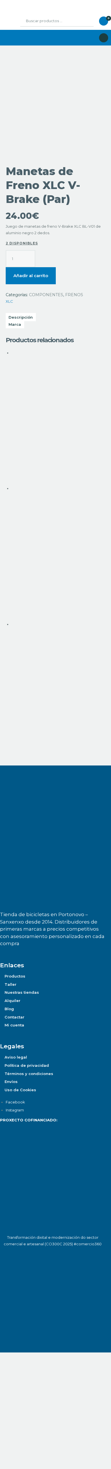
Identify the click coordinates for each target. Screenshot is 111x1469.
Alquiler (12, 1000)
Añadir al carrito (30, 275)
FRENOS (74, 294)
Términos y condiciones (29, 1073)
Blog (9, 1009)
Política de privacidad (27, 1065)
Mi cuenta (14, 1025)
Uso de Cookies (20, 1090)
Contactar (14, 1017)
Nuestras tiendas (22, 992)
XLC (9, 301)
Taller (11, 984)
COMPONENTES (46, 294)
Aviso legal (16, 1057)
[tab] (55, 324)
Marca (15, 324)
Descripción (21, 317)
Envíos (11, 1081)
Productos (15, 976)
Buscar (85, 21)
